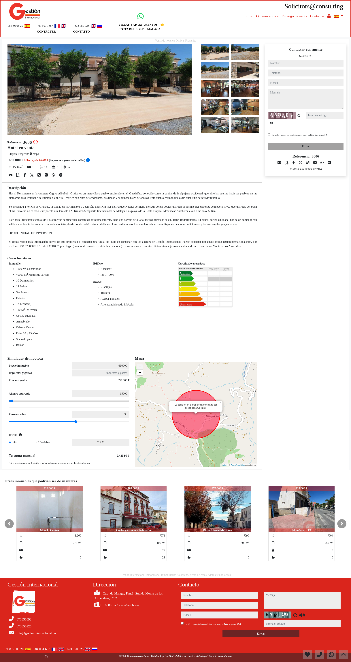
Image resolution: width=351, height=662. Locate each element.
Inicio (248, 16)
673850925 (305, 55)
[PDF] (18, 175)
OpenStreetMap (238, 465)
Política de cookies (185, 656)
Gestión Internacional (138, 656)
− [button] (140, 372)
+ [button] (140, 367)
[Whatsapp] (54, 175)
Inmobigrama (225, 656)
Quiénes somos (267, 16)
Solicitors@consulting (313, 6)
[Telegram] (60, 175)
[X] (32, 175)
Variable (45, 442)
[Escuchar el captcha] (271, 123)
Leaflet (224, 465)
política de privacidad (317, 135)
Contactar (317, 16)
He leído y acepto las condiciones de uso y (299, 135)
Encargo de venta (294, 16)
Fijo (14, 442)
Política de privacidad (162, 656)
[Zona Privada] (329, 16)
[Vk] (47, 175)
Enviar (306, 146)
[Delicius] (39, 175)
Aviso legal (202, 656)
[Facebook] (25, 175)
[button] (9, 523)
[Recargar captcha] (299, 115)
